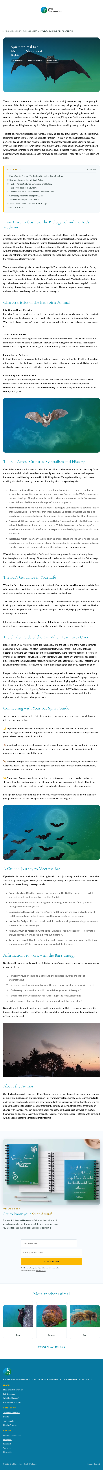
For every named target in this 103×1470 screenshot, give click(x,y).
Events (6, 1417)
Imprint (97, 1464)
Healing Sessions (10, 1425)
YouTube (6, 1448)
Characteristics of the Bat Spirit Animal (26, 180)
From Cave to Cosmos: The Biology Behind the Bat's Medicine (36, 176)
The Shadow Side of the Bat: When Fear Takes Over (31, 191)
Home (4, 31)
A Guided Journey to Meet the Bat (24, 199)
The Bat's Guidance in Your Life (23, 188)
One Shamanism (46, 1094)
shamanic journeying (75, 546)
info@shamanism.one (12, 1435)
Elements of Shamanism (13, 1390)
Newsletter (7, 1452)
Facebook (7, 1444)
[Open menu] (51, 18)
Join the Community (11, 1412)
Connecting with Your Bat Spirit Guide (26, 195)
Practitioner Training (12, 1402)
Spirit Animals (25, 31)
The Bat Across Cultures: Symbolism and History (30, 184)
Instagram (7, 1439)
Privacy (90, 1464)
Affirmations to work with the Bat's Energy (28, 203)
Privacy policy (41, 1271)
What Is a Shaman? (11, 1398)
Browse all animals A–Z (51, 1347)
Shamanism (13, 31)
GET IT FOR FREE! (51, 1261)
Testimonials (8, 1421)
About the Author (17, 207)
